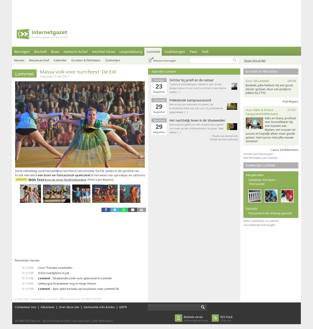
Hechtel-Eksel (103, 51)
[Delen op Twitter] (114, 210)
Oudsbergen (174, 51)
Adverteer (48, 307)
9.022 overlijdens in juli (53, 273)
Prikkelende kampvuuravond (190, 100)
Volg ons (226, 318)
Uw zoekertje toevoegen (259, 225)
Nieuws (19, 60)
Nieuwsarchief (39, 60)
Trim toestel (256, 184)
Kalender (60, 60)
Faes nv (35, 320)
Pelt (205, 51)
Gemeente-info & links (99, 307)
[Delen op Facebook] (106, 210)
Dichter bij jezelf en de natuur (191, 80)
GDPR (123, 307)
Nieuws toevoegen (164, 60)
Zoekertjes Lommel (260, 165)
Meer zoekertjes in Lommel (261, 221)
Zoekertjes (112, 60)
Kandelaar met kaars (262, 180)
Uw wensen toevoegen (258, 154)
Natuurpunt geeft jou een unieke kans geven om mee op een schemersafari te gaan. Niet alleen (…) (196, 128)
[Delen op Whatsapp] (123, 210)
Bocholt (40, 51)
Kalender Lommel (164, 71)
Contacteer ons (25, 307)
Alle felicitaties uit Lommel (260, 158)
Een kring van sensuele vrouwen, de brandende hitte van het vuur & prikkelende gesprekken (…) (196, 108)
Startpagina (37, 299)
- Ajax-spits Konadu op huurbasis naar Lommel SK (78, 289)
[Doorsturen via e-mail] (132, 210)
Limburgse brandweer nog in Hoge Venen (67, 283)
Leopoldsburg (130, 51)
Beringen (22, 51)
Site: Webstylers (103, 320)
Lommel (153, 51)
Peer (193, 51)
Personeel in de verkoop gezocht (270, 213)
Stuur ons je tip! (255, 60)
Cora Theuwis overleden (55, 268)
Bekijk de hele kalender (224, 139)
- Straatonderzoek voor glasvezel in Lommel (75, 278)
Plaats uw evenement (225, 136)
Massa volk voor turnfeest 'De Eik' (78, 71)
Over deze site (69, 307)
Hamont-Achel (75, 51)
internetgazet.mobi (196, 318)
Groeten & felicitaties (86, 60)
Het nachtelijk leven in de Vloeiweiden (197, 120)
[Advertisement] (156, 10)
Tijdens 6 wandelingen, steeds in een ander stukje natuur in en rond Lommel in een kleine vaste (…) (197, 88)
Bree (55, 51)
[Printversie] (141, 210)
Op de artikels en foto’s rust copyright (66, 320)
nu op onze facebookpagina (57, 179)
